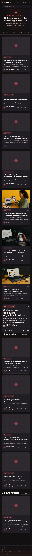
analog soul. (9, 547)
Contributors (8, 551)
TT (11, 553)
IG (2, 553)
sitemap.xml (9, 544)
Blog (2, 551)
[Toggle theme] (29, 2)
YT (8, 553)
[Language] (26, 2)
